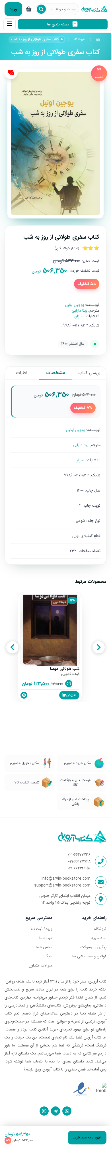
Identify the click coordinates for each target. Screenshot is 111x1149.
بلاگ (48, 956)
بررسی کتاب (89, 372)
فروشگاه (79, 39)
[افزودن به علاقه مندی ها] (11, 72)
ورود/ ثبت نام (41, 929)
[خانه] (97, 39)
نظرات (21, 372)
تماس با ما (44, 947)
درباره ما (45, 938)
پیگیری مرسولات (93, 947)
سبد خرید (98, 938)
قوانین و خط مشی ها (89, 956)
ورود (13, 9)
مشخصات (55, 372)
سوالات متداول (40, 965)
